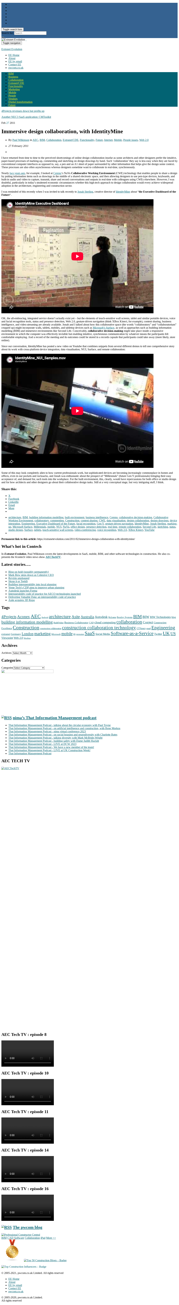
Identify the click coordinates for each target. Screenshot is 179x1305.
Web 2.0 (144, 139)
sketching (162, 526)
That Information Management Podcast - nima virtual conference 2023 (47, 731)
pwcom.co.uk (15, 67)
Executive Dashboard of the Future (55, 523)
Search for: (7, 32)
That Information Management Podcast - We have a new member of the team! (51, 747)
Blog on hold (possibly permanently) (28, 571)
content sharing (89, 520)
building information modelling (46, 517)
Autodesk (101, 617)
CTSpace (141, 628)
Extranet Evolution (11, 49)
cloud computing (105, 622)
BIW (145, 617)
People (12, 95)
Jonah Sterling (85, 191)
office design (78, 526)
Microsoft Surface (22, 526)
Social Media (102, 634)
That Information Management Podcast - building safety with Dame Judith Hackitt (53, 740)
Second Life (149, 526)
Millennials (40, 526)
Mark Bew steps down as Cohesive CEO (31, 574)
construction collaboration (50, 628)
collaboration (129, 621)
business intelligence (97, 517)
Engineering (28, 523)
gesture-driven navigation (119, 523)
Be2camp (112, 617)
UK (166, 633)
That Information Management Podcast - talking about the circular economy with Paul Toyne (59, 725)
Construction (72, 520)
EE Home (13, 55)
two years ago (17, 173)
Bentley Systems (125, 617)
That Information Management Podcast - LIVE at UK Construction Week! (49, 750)
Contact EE (14, 64)
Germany (16, 634)
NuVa (66, 526)
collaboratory (41, 520)
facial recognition (85, 523)
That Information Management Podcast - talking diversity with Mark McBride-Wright (55, 737)
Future (12, 105)
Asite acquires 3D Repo (21, 600)
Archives (6, 652)
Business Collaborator (76, 622)
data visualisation (116, 520)
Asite (75, 617)
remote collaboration (130, 526)
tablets (37, 529)
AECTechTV (53, 556)
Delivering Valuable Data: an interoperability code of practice (42, 596)
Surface (28, 529)
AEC (35, 139)
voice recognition (106, 529)
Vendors (12, 98)
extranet (5, 634)
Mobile (12, 92)
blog (173, 617)
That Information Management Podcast (29, 753)
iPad (43, 1237)
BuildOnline (58, 623)
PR (74, 634)
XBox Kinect (135, 529)
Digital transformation (20, 101)
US (173, 633)
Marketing (14, 89)
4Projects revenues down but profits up (22, 110)
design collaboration (138, 520)
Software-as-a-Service (132, 633)
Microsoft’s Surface (103, 327)
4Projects (8, 617)
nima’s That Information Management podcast (54, 717)
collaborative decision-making (135, 517)
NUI (58, 526)
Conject (148, 622)
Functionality (15, 86)
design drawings (160, 520)
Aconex (23, 616)
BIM (11, 73)
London (28, 634)
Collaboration (15, 79)
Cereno (57, 173)
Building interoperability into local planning (32, 584)
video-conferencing (85, 529)
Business (13, 76)
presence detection (96, 526)
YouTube (149, 529)
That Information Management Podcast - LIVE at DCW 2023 (42, 744)
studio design (15, 529)
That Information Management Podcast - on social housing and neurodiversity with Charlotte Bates (62, 734)
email (148, 628)
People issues (130, 139)
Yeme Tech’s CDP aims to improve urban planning (36, 587)
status (172, 526)
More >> (51, 1237)
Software (19, 1237)
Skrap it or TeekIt (18, 581)
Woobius (27, 638)
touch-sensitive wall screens (57, 529)
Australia (87, 617)
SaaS (90, 633)
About (11, 58)
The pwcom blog (27, 1227)
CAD (91, 622)
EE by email (15, 61)
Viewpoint (7, 637)
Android (44, 617)
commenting (57, 520)
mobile (51, 526)
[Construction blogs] (12, 1260)
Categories (7, 667)
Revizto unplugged (18, 578)
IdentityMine (123, 191)
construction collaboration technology (99, 627)
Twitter (158, 634)
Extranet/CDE (16, 83)
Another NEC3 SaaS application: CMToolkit (26, 116)
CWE (102, 520)
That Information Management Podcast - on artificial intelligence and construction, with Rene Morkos (64, 728)
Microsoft (56, 634)
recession (80, 634)
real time (112, 526)
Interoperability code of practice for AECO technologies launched (44, 593)
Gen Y (100, 523)
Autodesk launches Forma (22, 590)
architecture (14, 517)
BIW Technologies (160, 617)
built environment (74, 517)
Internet (108, 139)
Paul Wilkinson (20, 139)
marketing (42, 633)
